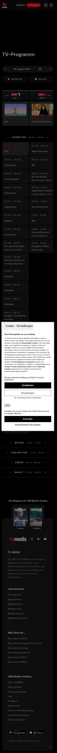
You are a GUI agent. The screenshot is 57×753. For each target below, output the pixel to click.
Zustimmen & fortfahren (27, 385)
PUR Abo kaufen (27, 419)
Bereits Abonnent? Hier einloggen (28, 425)
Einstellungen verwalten (27, 393)
